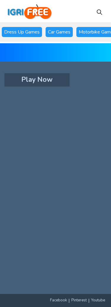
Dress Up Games (22, 32)
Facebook (58, 300)
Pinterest (79, 300)
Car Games (59, 32)
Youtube (98, 300)
